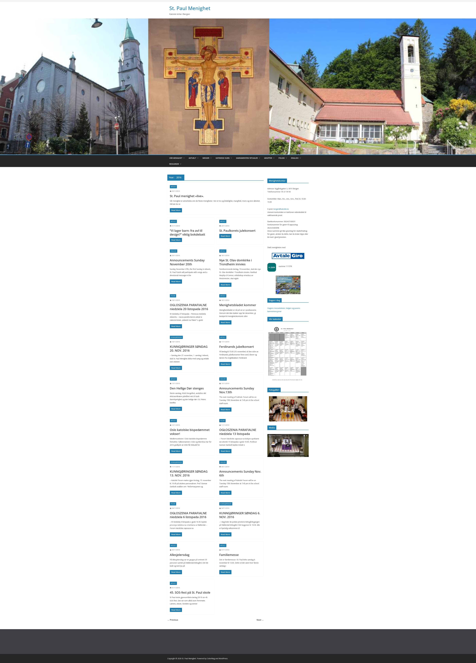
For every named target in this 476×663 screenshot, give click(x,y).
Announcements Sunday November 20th (187, 262)
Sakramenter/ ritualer (247, 158)
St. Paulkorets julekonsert (237, 230)
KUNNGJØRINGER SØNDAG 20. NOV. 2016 (189, 348)
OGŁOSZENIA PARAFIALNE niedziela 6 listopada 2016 (188, 515)
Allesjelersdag (179, 555)
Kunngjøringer (176, 337)
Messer (206, 158)
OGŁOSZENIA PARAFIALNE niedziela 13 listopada (237, 432)
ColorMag (211, 658)
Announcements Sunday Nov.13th (236, 390)
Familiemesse (229, 555)
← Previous (172, 619)
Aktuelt (192, 158)
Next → (260, 619)
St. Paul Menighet (189, 8)
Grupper (268, 158)
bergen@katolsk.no (281, 209)
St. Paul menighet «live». (187, 196)
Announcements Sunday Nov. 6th (240, 473)
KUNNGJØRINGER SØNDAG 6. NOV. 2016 (239, 515)
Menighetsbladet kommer (237, 305)
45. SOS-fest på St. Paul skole (190, 592)
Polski (282, 158)
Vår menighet (175, 158)
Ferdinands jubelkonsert (236, 347)
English (294, 158)
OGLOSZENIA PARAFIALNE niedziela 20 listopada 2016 (189, 307)
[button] (183, 158)
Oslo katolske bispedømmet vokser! (190, 432)
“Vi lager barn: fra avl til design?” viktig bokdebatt (187, 232)
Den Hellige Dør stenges (187, 388)
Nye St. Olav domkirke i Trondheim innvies (235, 262)
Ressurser (174, 164)
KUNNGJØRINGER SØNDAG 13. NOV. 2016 (189, 473)
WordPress (223, 658)
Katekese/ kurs (223, 158)
